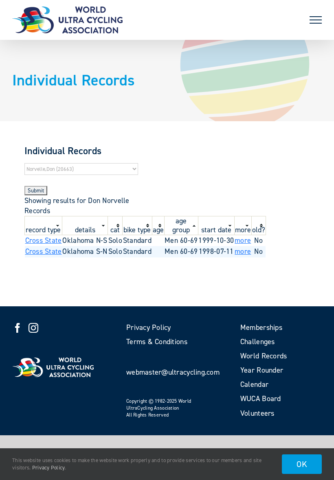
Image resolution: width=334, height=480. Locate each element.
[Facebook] (17, 328)
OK (302, 464)
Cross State (43, 240)
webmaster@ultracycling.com (173, 372)
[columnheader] (43, 225)
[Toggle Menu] (315, 20)
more (243, 240)
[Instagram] (33, 328)
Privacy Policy (48, 467)
